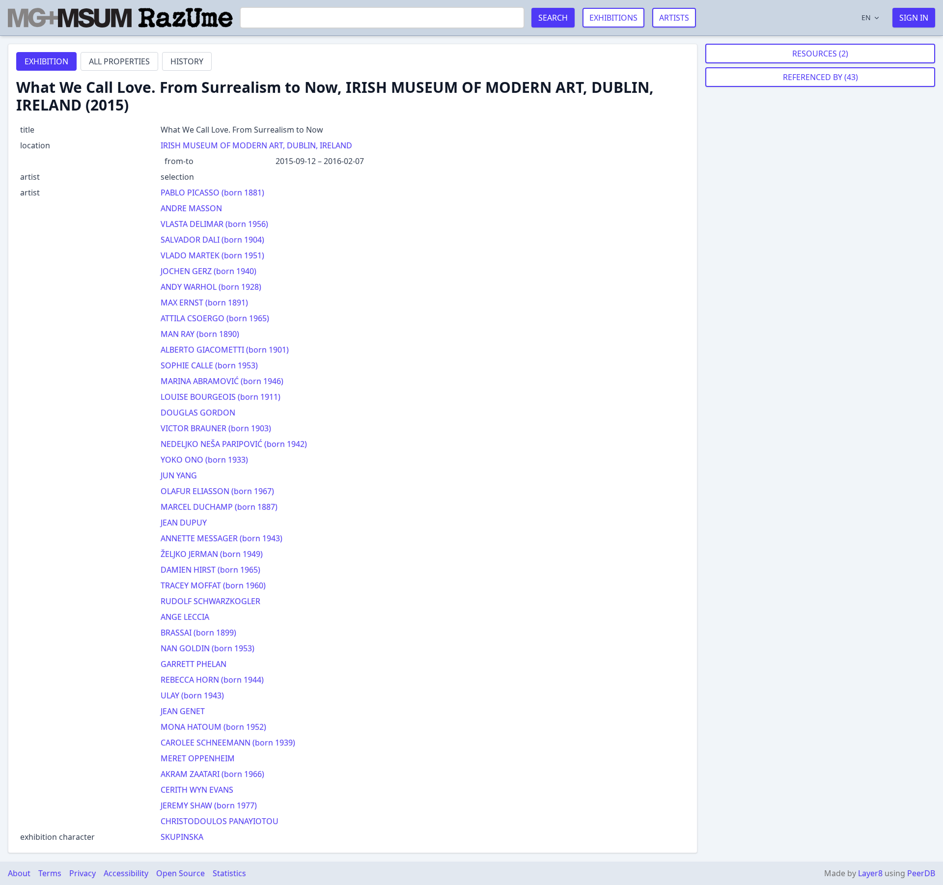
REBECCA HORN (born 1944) (212, 679)
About (19, 873)
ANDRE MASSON (191, 208)
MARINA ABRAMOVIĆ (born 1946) (222, 381)
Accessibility (126, 873)
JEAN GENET (183, 711)
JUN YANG (179, 475)
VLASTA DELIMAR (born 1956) (214, 224)
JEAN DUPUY (184, 522)
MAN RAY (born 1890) (200, 334)
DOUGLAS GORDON (198, 412)
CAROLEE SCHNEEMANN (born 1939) (228, 742)
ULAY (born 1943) (192, 695)
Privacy (82, 873)
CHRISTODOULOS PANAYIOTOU (219, 821)
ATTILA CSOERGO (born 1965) (215, 318)
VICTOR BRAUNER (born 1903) (216, 428)
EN (866, 17)
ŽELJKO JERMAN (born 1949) (212, 554)
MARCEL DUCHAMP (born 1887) (219, 506)
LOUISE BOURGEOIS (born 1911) (220, 396)
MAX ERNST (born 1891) (204, 302)
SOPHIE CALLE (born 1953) (209, 365)
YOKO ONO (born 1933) (204, 459)
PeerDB (921, 873)
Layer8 (870, 873)
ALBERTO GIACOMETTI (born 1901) (225, 349)
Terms (49, 873)
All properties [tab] (119, 61)
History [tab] (186, 61)
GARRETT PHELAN (193, 664)
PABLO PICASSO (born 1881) (212, 192)
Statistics (229, 873)
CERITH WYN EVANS (197, 789)
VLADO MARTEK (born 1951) (212, 255)
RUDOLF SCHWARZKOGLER (210, 601)
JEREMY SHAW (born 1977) (209, 805)
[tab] (46, 61)
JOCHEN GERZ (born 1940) (208, 271)
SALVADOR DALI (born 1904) (212, 239)
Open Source (180, 873)
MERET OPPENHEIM (198, 758)
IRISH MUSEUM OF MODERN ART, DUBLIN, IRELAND (256, 145)
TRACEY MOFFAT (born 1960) (213, 585)
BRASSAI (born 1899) (198, 632)
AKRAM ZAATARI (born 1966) (212, 774)
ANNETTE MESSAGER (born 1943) (221, 538)
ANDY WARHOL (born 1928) (211, 286)
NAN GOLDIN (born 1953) (207, 648)
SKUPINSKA (182, 836)
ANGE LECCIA (185, 616)
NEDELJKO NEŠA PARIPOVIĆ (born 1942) (234, 444)
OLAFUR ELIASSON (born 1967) (217, 491)
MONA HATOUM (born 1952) (213, 726)
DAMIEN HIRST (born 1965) (210, 569)
